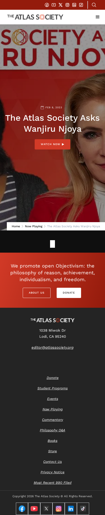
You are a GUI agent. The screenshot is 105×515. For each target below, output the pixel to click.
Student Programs (52, 388)
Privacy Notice (52, 472)
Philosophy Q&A (52, 430)
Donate (69, 292)
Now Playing (33, 226)
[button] (97, 17)
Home (16, 226)
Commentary (52, 420)
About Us (36, 292)
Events (52, 399)
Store (52, 451)
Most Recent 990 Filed (53, 483)
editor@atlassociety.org (53, 347)
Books (52, 441)
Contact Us (52, 462)
